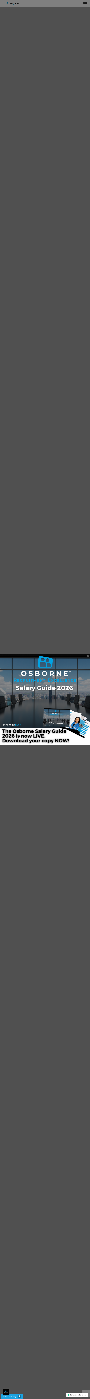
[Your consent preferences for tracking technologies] (77, 1395)
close (19, 1396)
